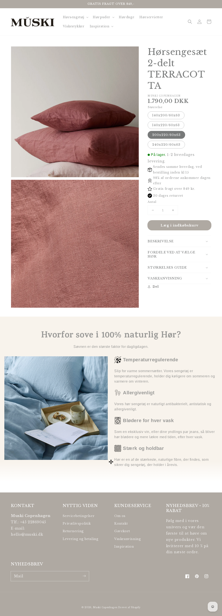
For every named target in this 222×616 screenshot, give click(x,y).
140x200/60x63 (166, 115)
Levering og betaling (80, 539)
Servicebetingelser (79, 516)
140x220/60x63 (166, 125)
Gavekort (122, 531)
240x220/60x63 (166, 145)
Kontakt (121, 523)
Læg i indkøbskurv (179, 225)
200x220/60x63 (166, 135)
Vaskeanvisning (127, 539)
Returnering (73, 531)
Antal (152, 202)
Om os (120, 516)
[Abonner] (84, 576)
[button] (190, 21)
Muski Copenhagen (105, 607)
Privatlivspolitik (77, 523)
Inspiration (124, 546)
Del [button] (155, 287)
